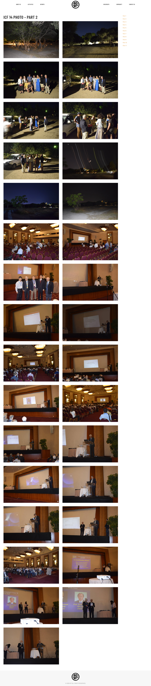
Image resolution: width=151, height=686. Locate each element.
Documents (106, 4)
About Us (18, 4)
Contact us (132, 4)
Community (119, 4)
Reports (42, 4)
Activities (30, 4)
